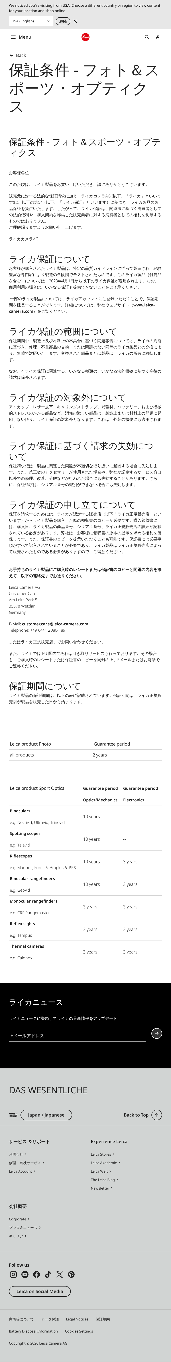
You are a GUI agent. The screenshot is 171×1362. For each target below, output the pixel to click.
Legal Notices (77, 1319)
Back (21, 55)
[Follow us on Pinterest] (71, 1274)
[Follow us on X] (59, 1274)
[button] (156, 1115)
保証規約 (103, 1319)
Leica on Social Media (39, 1291)
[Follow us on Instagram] (13, 1274)
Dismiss (75, 21)
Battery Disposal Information (33, 1331)
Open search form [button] (146, 37)
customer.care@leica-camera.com (55, 624)
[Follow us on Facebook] (36, 1274)
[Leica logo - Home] (85, 37)
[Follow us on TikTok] (48, 1274)
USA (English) (23, 21)
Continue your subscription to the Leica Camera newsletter (156, 1033)
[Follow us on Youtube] (24, 1274)
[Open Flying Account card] (157, 37)
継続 (63, 21)
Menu (25, 37)
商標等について (21, 1319)
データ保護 (50, 1319)
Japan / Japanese (46, 1115)
